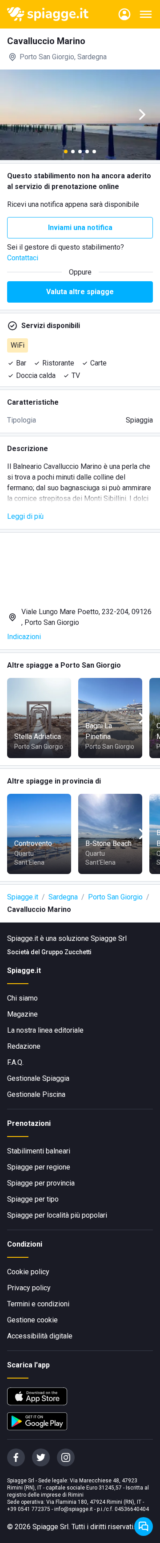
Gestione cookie (32, 1320)
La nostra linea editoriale (45, 1030)
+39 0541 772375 (28, 1509)
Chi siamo (22, 998)
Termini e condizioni (38, 1304)
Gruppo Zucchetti (66, 952)
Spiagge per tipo (33, 1199)
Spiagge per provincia (41, 1183)
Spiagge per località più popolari (57, 1215)
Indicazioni (24, 636)
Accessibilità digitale (39, 1336)
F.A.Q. (15, 1062)
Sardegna (63, 897)
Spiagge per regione (38, 1167)
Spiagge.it (22, 897)
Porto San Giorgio (115, 897)
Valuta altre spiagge (80, 291)
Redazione (23, 1046)
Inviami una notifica (80, 227)
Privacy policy (29, 1288)
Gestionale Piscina (36, 1094)
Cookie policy (28, 1272)
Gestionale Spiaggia (38, 1078)
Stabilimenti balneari (38, 1151)
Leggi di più (25, 516)
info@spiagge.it (73, 1509)
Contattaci (22, 258)
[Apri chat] (143, 1526)
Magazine (22, 1014)
